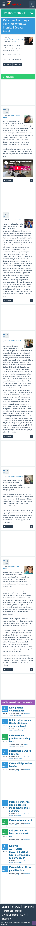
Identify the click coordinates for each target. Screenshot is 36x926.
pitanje (11, 38)
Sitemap (6, 918)
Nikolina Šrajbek (19, 825)
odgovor (11, 115)
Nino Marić (18, 815)
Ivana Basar (18, 715)
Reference (7, 910)
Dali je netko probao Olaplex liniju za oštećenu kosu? (20, 723)
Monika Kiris (18, 862)
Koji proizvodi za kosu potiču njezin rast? (19, 833)
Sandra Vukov (18, 841)
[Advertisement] (18, 92)
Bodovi (19, 910)
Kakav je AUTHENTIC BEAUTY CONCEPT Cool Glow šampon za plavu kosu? (19, 851)
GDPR (23, 914)
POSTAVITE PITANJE (15, 13)
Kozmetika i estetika (8, 39)
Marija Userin (18, 758)
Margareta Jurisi (20, 746)
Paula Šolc (18, 220)
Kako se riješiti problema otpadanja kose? (20, 738)
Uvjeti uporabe (10, 914)
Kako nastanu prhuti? (20, 820)
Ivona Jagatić (19, 476)
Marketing (28, 906)
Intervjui (16, 906)
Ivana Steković (19, 39)
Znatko (17, 41)
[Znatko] (14, 3)
